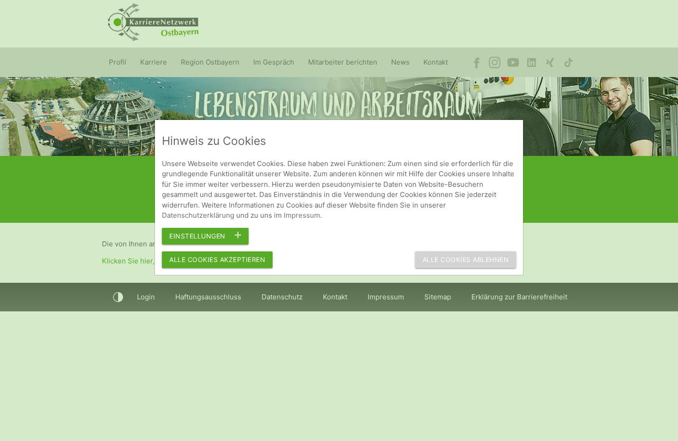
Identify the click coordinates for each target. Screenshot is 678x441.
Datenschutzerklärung (198, 215)
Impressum (302, 215)
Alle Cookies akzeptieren (217, 259)
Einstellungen (197, 236)
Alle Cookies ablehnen (465, 259)
